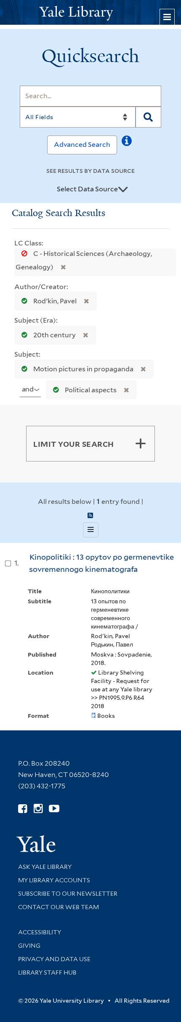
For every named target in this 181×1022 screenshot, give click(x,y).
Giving (29, 945)
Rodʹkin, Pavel (55, 301)
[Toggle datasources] (123, 190)
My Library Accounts (54, 880)
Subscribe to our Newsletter (67, 893)
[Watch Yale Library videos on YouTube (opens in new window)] (54, 808)
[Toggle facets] (141, 443)
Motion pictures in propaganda (83, 369)
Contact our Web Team (58, 907)
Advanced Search (82, 145)
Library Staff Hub (47, 972)
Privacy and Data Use (54, 959)
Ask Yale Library (45, 866)
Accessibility (39, 932)
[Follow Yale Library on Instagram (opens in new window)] (38, 808)
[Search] (148, 117)
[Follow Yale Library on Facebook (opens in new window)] (22, 808)
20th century (54, 335)
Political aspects (91, 390)
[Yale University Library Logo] (90, 12)
